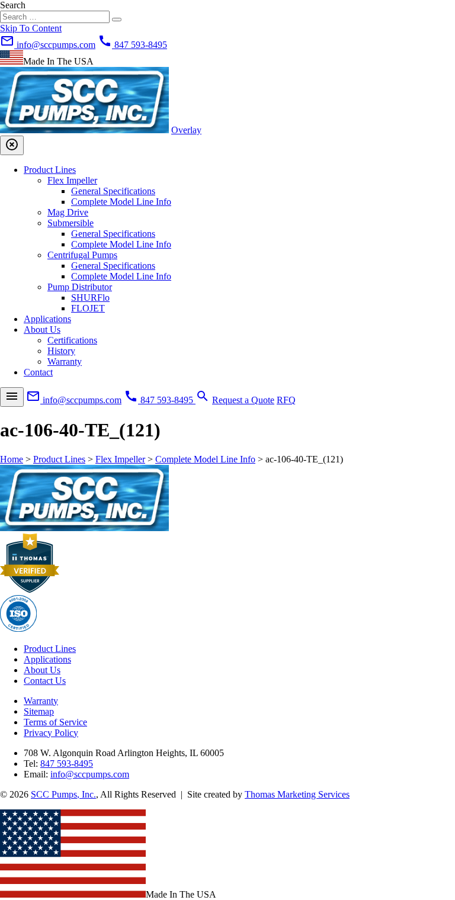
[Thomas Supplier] (29, 589)
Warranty (64, 361)
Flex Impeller (72, 180)
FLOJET (88, 308)
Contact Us (45, 681)
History (61, 351)
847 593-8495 (66, 763)
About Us (42, 329)
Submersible (70, 223)
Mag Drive (67, 212)
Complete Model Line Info (121, 202)
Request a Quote (243, 400)
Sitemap (39, 711)
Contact (38, 372)
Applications (47, 319)
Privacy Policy (51, 733)
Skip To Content (31, 28)
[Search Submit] (116, 19)
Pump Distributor (79, 287)
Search (12, 5)
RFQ (286, 400)
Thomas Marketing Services (297, 794)
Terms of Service (55, 722)
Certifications (72, 340)
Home (11, 459)
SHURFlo (90, 297)
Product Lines (50, 170)
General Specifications (113, 191)
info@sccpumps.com (89, 774)
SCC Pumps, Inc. (63, 794)
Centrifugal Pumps (82, 255)
